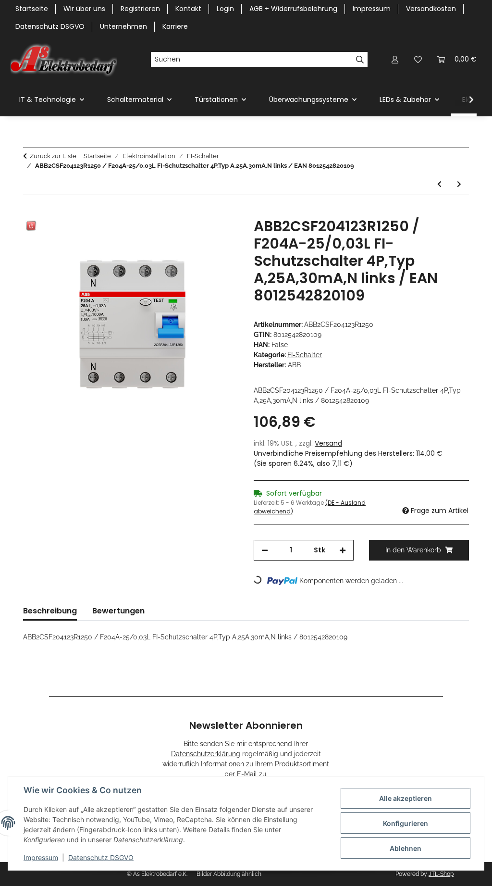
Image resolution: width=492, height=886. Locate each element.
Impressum (41, 857)
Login (225, 8)
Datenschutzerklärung (205, 754)
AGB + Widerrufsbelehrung (293, 8)
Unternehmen (123, 26)
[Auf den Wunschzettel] (218, 236)
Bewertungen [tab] (118, 610)
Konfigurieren (405, 823)
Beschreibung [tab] (50, 610)
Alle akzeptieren (405, 798)
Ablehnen (405, 848)
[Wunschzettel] (418, 59)
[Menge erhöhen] (342, 550)
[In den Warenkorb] (30, 212)
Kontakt (188, 8)
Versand (328, 443)
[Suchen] (360, 59)
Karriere (175, 26)
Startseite (31, 8)
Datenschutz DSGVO (101, 857)
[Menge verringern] (264, 550)
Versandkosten (431, 8)
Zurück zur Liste (53, 156)
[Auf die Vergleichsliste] (193, 236)
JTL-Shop (441, 874)
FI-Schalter (304, 355)
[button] (394, 59)
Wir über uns (84, 8)
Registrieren (140, 8)
